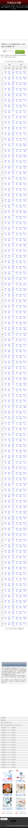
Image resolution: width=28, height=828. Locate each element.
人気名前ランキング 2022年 (8, 735)
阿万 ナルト (13, 117)
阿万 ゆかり (13, 223)
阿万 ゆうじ (13, 323)
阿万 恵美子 (13, 573)
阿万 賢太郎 (13, 278)
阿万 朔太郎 (13, 362)
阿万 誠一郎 (13, 345)
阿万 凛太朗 (13, 356)
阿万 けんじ (13, 390)
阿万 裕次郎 (13, 440)
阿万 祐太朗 (13, 479)
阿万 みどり (13, 484)
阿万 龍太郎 (13, 100)
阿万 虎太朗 (13, 295)
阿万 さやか (13, 423)
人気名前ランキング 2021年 (8, 737)
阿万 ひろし (13, 340)
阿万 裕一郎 (13, 507)
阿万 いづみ (13, 273)
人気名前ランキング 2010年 (8, 764)
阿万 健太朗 (13, 518)
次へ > (16, 61)
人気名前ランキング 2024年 (8, 730)
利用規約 (3, 819)
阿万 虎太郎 (13, 89)
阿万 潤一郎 (13, 546)
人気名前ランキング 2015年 (8, 752)
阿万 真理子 (13, 468)
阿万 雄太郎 (13, 418)
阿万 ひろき (13, 189)
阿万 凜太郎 (13, 406)
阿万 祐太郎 (13, 412)
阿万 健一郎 (13, 139)
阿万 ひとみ (13, 217)
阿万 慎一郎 (13, 195)
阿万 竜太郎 (13, 568)
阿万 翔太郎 (13, 161)
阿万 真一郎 (13, 395)
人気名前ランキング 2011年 (8, 762)
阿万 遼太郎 (13, 289)
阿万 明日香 (13, 534)
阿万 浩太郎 (13, 429)
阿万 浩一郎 (13, 596)
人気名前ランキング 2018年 (8, 744)
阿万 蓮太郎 (13, 551)
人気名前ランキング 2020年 (8, 740)
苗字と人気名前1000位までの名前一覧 (11, 725)
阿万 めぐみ (13, 184)
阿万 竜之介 (13, 562)
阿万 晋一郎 (13, 351)
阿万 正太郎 (13, 379)
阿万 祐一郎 (13, 367)
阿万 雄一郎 (13, 106)
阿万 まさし (13, 529)
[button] (3, 819)
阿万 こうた (13, 111)
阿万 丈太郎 (13, 557)
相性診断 (3, 720)
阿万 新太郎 (13, 607)
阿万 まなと (13, 512)
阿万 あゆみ (13, 200)
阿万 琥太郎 (13, 134)
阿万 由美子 (13, 173)
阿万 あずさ (13, 434)
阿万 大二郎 (13, 462)
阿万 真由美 (13, 128)
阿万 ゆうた (13, 251)
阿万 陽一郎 (13, 579)
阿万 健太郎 (13, 72)
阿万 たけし (13, 228)
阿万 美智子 (13, 496)
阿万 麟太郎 (13, 267)
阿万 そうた (13, 384)
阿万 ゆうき (13, 334)
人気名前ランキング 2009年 (8, 767)
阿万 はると (13, 145)
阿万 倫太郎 (13, 328)
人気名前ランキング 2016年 (8, 749)
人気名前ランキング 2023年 (8, 732)
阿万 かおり (13, 256)
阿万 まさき (13, 317)
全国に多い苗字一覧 (6, 722)
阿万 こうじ (13, 239)
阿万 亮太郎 (13, 585)
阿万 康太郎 (13, 445)
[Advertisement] (14, 25)
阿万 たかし (13, 206)
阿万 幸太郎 (13, 156)
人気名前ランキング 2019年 (8, 742)
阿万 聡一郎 (13, 473)
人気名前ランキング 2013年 (8, 757)
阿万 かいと (13, 312)
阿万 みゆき (13, 490)
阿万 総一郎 (13, 523)
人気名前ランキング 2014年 (8, 754)
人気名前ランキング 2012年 (8, 759)
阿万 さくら (13, 284)
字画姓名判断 (14, 2)
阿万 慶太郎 (13, 601)
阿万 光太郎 (13, 212)
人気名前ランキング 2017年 (8, 747)
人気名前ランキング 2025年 (8, 727)
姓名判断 (3, 717)
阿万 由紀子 (13, 612)
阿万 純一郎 (13, 306)
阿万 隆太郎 (13, 401)
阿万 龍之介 (13, 78)
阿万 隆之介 (13, 301)
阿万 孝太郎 (13, 150)
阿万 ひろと (13, 618)
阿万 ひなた (13, 451)
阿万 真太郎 (13, 262)
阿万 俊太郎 (13, 457)
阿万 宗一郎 (13, 167)
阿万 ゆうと (13, 234)
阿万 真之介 (13, 540)
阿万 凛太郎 (13, 95)
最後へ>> (21, 61)
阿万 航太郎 (13, 624)
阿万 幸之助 (13, 373)
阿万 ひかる (13, 178)
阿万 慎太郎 (13, 83)
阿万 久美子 (13, 122)
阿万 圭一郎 (13, 501)
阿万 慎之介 (13, 245)
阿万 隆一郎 (13, 590)
